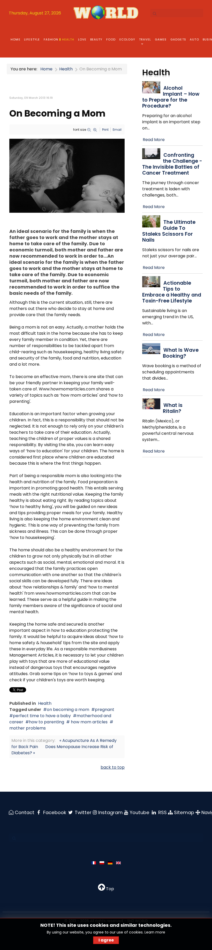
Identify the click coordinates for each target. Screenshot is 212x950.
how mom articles (89, 722)
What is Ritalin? (173, 408)
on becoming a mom (68, 709)
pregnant (104, 709)
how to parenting (46, 722)
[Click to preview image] (67, 175)
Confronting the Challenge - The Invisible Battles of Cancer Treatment (172, 164)
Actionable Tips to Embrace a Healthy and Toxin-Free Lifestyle (171, 292)
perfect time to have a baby (42, 716)
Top (109, 889)
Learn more (155, 932)
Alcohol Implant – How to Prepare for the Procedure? (170, 97)
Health (44, 703)
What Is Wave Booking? (181, 353)
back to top (113, 767)
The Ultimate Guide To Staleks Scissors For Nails (168, 231)
